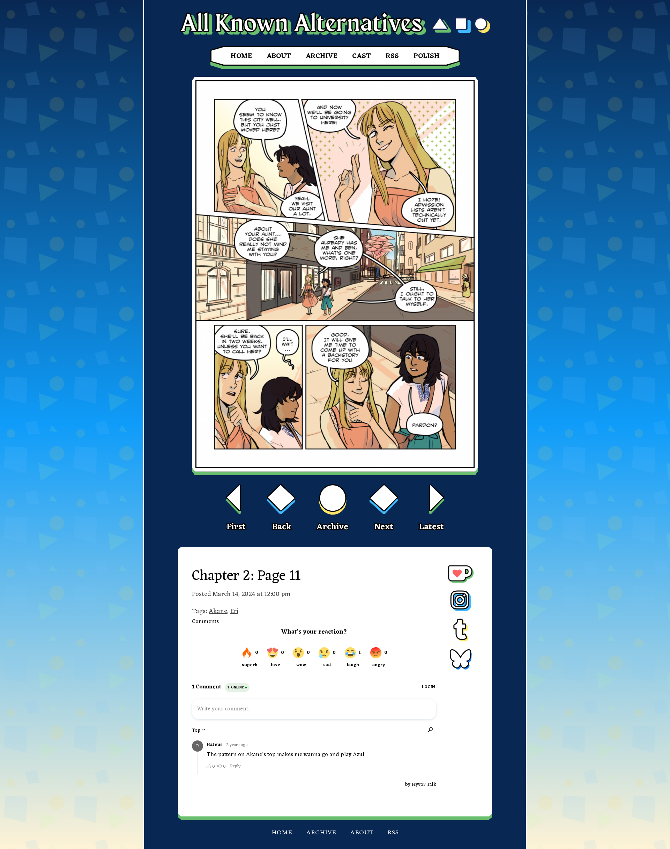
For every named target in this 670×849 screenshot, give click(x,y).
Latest (431, 527)
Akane (218, 611)
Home (241, 56)
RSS (392, 56)
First (236, 527)
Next (383, 527)
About (279, 56)
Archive (321, 56)
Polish (427, 56)
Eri (234, 611)
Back (281, 527)
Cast (361, 56)
